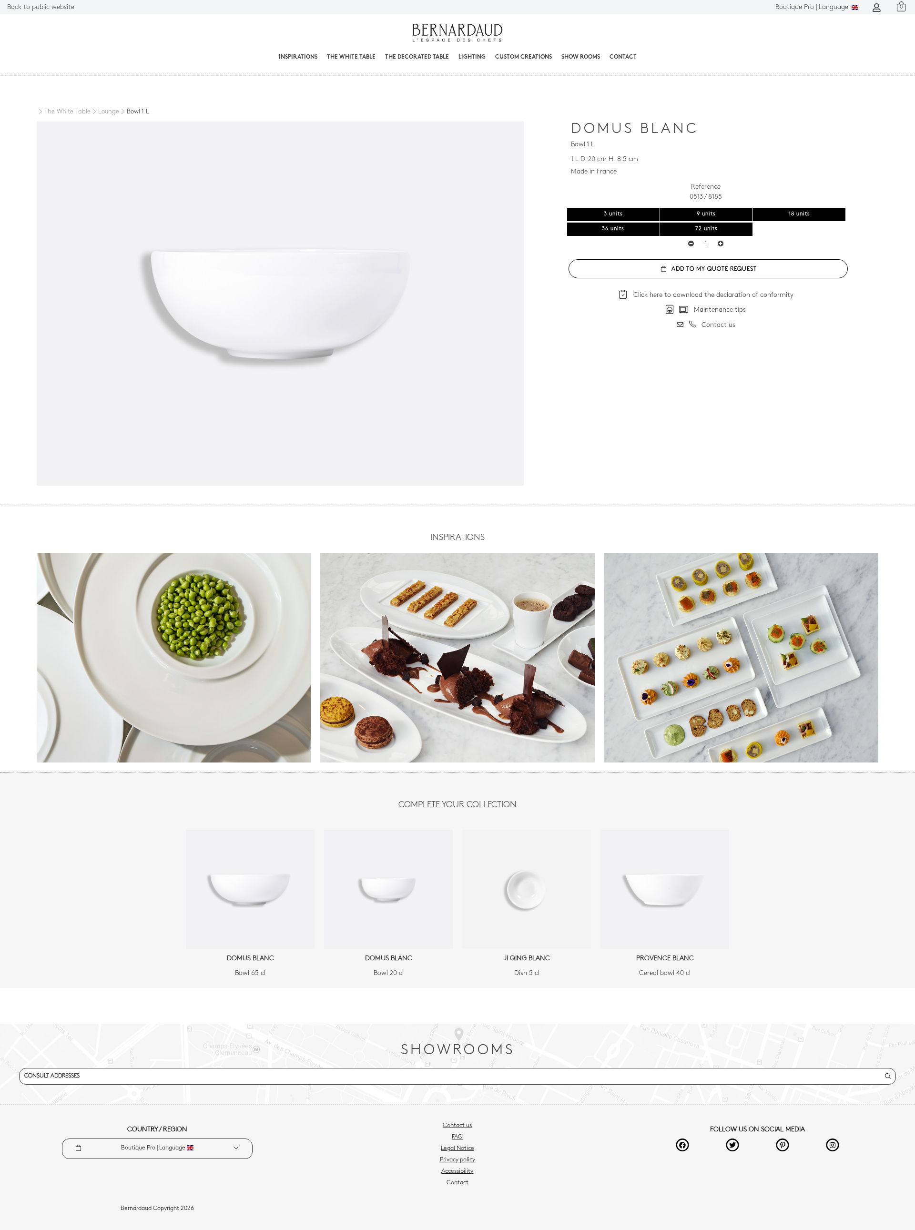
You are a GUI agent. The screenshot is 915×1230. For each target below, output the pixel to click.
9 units (706, 214)
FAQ (457, 1137)
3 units (613, 214)
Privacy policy (457, 1160)
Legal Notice (457, 1148)
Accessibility (457, 1171)
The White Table (351, 57)
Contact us (457, 1125)
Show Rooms (580, 57)
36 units (613, 229)
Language (812, 7)
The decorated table (417, 57)
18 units (799, 214)
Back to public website (40, 7)
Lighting (472, 57)
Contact (623, 57)
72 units (706, 229)
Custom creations (523, 57)
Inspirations (298, 57)
